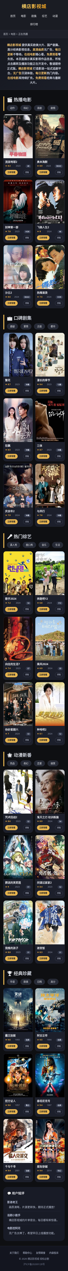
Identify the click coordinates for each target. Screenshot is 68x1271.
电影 (23, 16)
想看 (27, 172)
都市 (53, 326)
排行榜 (34, 24)
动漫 (55, 16)
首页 (13, 16)
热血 (12, 763)
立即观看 (11, 172)
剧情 (53, 108)
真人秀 (13, 544)
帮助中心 (27, 1252)
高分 (53, 981)
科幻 (26, 108)
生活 (57, 544)
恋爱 (39, 763)
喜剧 (39, 108)
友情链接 (40, 1252)
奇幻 (26, 763)
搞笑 (53, 763)
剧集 (34, 16)
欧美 (26, 981)
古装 (39, 326)
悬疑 (12, 326)
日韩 (39, 981)
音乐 (44, 544)
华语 (12, 981)
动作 (12, 108)
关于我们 (14, 1252)
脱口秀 (29, 544)
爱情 (26, 326)
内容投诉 (53, 1252)
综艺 (44, 16)
